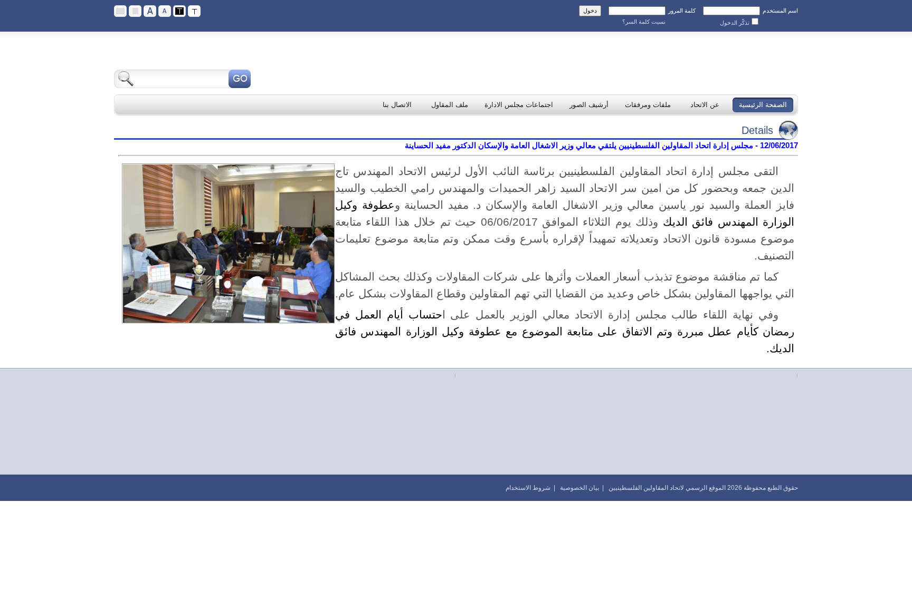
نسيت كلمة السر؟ (644, 21)
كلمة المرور (682, 10)
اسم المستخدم (780, 10)
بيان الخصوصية (579, 487)
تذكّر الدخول (734, 23)
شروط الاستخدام (528, 487)
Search (240, 79)
